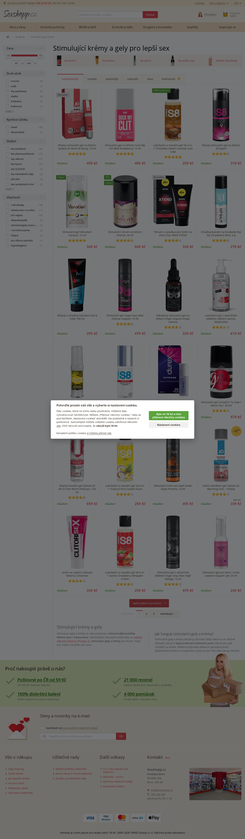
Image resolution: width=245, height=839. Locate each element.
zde (58, 425)
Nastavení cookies (168, 424)
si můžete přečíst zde (99, 433)
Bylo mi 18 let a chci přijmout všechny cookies (168, 416)
